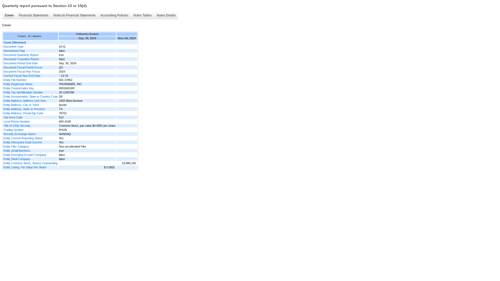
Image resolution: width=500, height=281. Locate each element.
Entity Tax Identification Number (23, 92)
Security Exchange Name (19, 134)
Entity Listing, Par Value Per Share (24, 167)
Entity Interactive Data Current (22, 142)
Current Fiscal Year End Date (21, 75)
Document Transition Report (21, 59)
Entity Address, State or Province (24, 109)
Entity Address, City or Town (21, 104)
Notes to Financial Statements (74, 15)
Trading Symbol (13, 129)
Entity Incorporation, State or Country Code (30, 96)
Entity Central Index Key (18, 88)
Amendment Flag (14, 50)
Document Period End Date (20, 63)
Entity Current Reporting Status (23, 138)
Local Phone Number (16, 121)
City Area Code (12, 117)
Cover (9, 15)
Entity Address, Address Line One (24, 100)
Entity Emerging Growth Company (24, 154)
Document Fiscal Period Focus (22, 67)
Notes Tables (142, 15)
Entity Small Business (16, 150)
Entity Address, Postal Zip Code (23, 113)
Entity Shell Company (16, 159)
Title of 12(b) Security (16, 125)
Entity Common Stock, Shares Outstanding (30, 163)
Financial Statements (33, 15)
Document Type (13, 46)
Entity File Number (15, 79)
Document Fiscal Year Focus (21, 71)
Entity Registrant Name (18, 84)
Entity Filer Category (16, 146)
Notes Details (166, 15)
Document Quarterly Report (21, 54)
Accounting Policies (114, 15)
